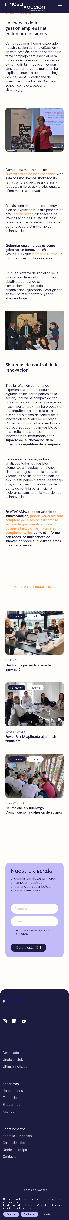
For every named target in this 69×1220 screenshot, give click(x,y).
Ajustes (47, 1214)
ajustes (27, 1208)
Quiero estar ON (28, 947)
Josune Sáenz (22, 214)
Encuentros (11, 1104)
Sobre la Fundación (17, 1136)
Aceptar (11, 1214)
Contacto (10, 1156)
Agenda (8, 1111)
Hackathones (13, 1090)
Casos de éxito (14, 1142)
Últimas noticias (15, 1066)
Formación (11, 1097)
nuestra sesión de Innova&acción (30, 174)
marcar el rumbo (44, 254)
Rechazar (29, 1214)
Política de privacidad (34, 1190)
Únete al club (13, 1059)
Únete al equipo (15, 1149)
